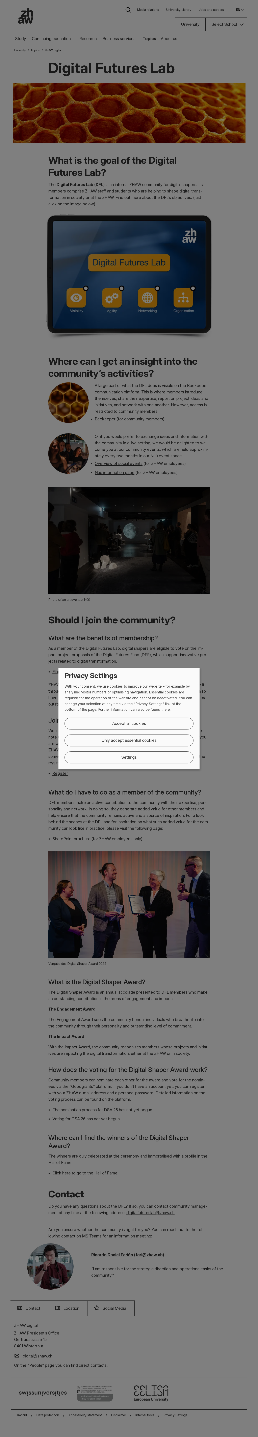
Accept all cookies (129, 723)
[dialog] (129, 719)
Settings (129, 757)
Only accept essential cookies (129, 740)
